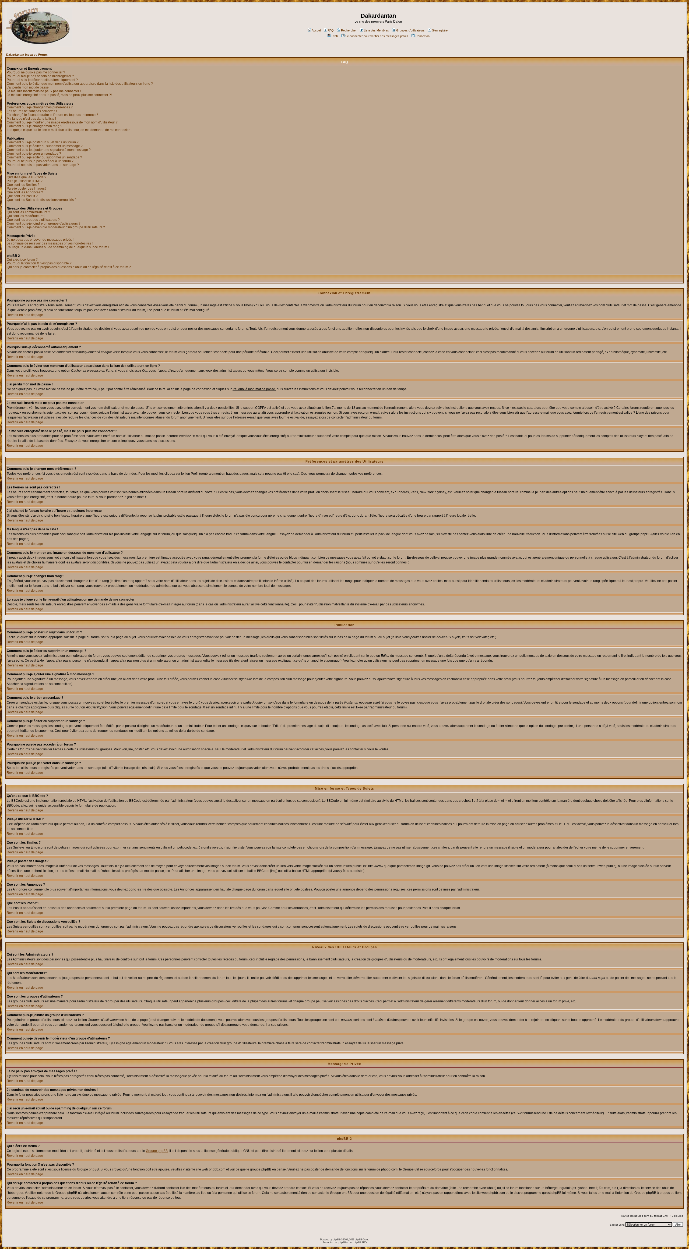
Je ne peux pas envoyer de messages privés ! (40, 240)
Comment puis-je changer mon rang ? (34, 126)
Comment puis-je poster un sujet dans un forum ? (43, 142)
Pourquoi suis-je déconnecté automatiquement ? (42, 80)
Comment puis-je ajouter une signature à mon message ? (49, 150)
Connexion (423, 36)
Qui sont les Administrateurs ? (28, 212)
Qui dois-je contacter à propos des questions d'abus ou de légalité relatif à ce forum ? (69, 267)
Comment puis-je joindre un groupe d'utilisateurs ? (43, 223)
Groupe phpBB (157, 1151)
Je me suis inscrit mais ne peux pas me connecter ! (44, 91)
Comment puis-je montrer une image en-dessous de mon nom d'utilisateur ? (62, 122)
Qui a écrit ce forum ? (22, 259)
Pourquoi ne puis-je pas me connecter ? (36, 72)
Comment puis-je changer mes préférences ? (40, 107)
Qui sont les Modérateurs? (26, 216)
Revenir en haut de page (25, 315)
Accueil (316, 30)
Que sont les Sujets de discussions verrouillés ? (41, 200)
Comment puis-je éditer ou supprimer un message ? (45, 146)
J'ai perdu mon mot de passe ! (28, 87)
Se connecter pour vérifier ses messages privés (376, 36)
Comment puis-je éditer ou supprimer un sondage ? (44, 157)
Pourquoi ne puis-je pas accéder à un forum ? (40, 161)
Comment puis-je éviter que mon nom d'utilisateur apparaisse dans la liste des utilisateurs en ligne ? (80, 84)
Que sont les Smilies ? (23, 185)
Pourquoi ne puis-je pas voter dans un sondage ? (43, 165)
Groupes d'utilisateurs (410, 30)
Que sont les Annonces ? (25, 192)
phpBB (336, 1239)
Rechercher (349, 30)
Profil (335, 36)
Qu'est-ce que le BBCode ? (26, 177)
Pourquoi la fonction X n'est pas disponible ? (39, 263)
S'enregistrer (440, 30)
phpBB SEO (360, 1242)
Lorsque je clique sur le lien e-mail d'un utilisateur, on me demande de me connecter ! (69, 130)
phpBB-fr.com (345, 1242)
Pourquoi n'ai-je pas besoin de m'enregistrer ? (40, 76)
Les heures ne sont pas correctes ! (32, 111)
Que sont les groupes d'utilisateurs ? (33, 220)
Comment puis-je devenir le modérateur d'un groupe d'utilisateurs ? (56, 227)
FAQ (331, 30)
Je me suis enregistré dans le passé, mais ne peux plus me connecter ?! (59, 95)
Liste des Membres (376, 30)
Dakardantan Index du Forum (27, 54)
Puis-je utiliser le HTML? (25, 181)
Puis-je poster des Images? (27, 188)
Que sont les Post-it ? (22, 196)
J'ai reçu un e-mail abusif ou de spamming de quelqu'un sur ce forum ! (58, 247)
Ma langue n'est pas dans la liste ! (31, 118)
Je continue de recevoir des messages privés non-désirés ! (50, 243)
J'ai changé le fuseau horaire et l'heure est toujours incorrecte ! (52, 115)
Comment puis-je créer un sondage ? (34, 153)
